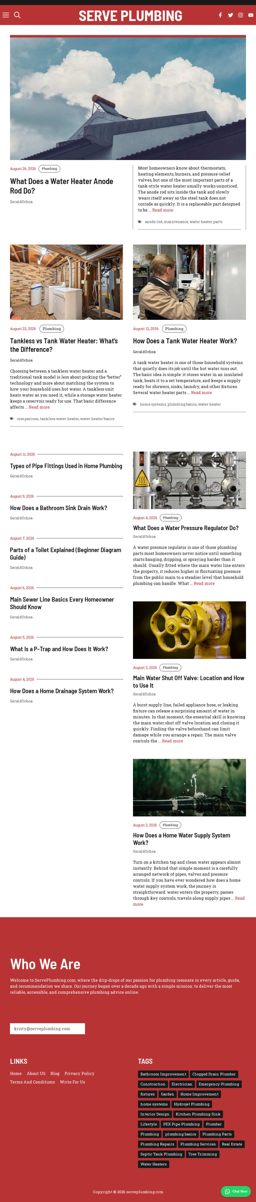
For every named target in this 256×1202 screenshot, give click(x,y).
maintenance (176, 221)
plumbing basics (182, 404)
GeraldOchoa (21, 476)
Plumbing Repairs (157, 1144)
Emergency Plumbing (219, 1084)
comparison (27, 418)
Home (16, 1073)
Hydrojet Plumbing (192, 1104)
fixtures (147, 1094)
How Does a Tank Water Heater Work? (185, 340)
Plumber (214, 1124)
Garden (167, 1094)
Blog (55, 1073)
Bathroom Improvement (163, 1074)
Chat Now (239, 1191)
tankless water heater (59, 418)
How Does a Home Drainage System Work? (62, 690)
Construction (153, 1084)
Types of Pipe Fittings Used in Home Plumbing (66, 465)
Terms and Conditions (32, 1081)
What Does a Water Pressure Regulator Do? (186, 527)
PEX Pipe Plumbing (181, 1124)
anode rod (153, 221)
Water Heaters (153, 1164)
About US (36, 1073)
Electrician (182, 1084)
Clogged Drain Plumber (214, 1074)
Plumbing (49, 168)
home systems (153, 404)
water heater (209, 404)
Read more (162, 210)
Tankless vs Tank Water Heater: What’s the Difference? (64, 344)
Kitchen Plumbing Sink (198, 1114)
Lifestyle (148, 1124)
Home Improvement (199, 1094)
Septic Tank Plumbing (161, 1154)
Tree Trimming (202, 1154)
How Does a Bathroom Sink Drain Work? (58, 507)
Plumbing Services (198, 1144)
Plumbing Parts (217, 1134)
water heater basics (97, 418)
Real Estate (232, 1144)
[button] (17, 15)
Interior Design (155, 1114)
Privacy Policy (79, 1073)
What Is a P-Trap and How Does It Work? (59, 648)
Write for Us (72, 1081)
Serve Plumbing (130, 15)
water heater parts (206, 221)
